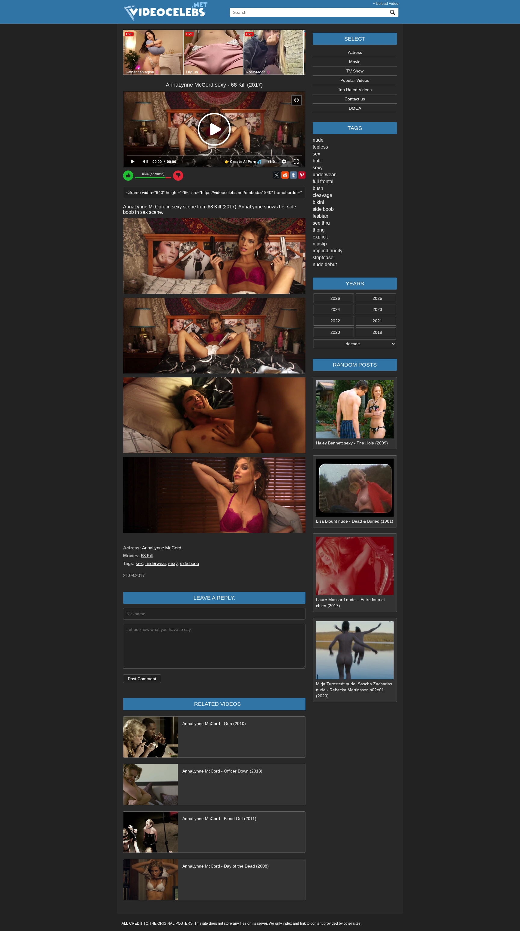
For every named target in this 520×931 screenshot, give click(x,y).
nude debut (325, 264)
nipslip (320, 243)
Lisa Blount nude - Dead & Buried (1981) (354, 521)
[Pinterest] (301, 175)
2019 (377, 332)
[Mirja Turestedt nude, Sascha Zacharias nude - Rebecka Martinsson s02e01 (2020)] (355, 677)
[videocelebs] (165, 19)
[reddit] (285, 175)
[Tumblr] (293, 175)
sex (316, 153)
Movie (355, 61)
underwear (324, 174)
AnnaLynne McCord (161, 547)
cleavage (322, 195)
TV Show (355, 71)
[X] (276, 175)
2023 (377, 309)
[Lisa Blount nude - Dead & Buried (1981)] (355, 515)
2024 (335, 309)
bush (318, 188)
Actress (355, 52)
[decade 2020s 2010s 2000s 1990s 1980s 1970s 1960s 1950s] (355, 343)
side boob (323, 209)
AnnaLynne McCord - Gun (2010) (214, 723)
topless (320, 146)
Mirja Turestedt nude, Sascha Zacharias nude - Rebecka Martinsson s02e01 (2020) (354, 689)
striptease (323, 257)
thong (319, 229)
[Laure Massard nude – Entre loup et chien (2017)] (355, 593)
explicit (320, 236)
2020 (335, 332)
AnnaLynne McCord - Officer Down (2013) (222, 771)
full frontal (323, 181)
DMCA (355, 108)
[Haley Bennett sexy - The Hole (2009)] (355, 437)
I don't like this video (178, 176)
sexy (318, 167)
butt (316, 160)
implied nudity (327, 250)
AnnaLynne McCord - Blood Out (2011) (219, 818)
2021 (377, 320)
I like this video (128, 176)
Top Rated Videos (355, 89)
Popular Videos (354, 80)
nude (318, 140)
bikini (318, 202)
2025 (377, 298)
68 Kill (147, 555)
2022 (335, 320)
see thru (321, 223)
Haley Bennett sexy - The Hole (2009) (352, 443)
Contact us (355, 99)
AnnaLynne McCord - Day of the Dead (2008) (225, 866)
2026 (335, 298)
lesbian (320, 216)
